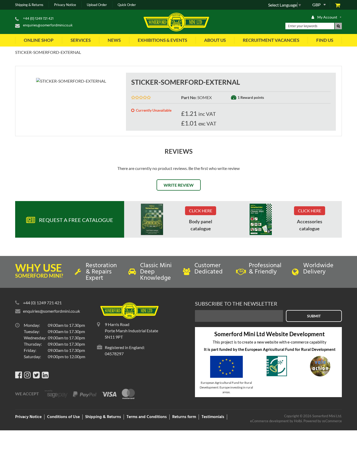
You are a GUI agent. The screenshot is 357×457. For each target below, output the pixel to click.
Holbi (298, 421)
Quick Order (127, 5)
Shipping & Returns (29, 5)
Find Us (324, 40)
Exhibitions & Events (162, 40)
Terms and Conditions (146, 417)
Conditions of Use (63, 417)
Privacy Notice (65, 5)
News (114, 40)
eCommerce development (269, 421)
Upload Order (97, 5)
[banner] (152, 219)
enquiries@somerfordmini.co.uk (48, 25)
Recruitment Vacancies (271, 40)
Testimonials (212, 417)
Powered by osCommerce (322, 421)
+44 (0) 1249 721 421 (38, 18)
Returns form (184, 417)
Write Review (179, 184)
